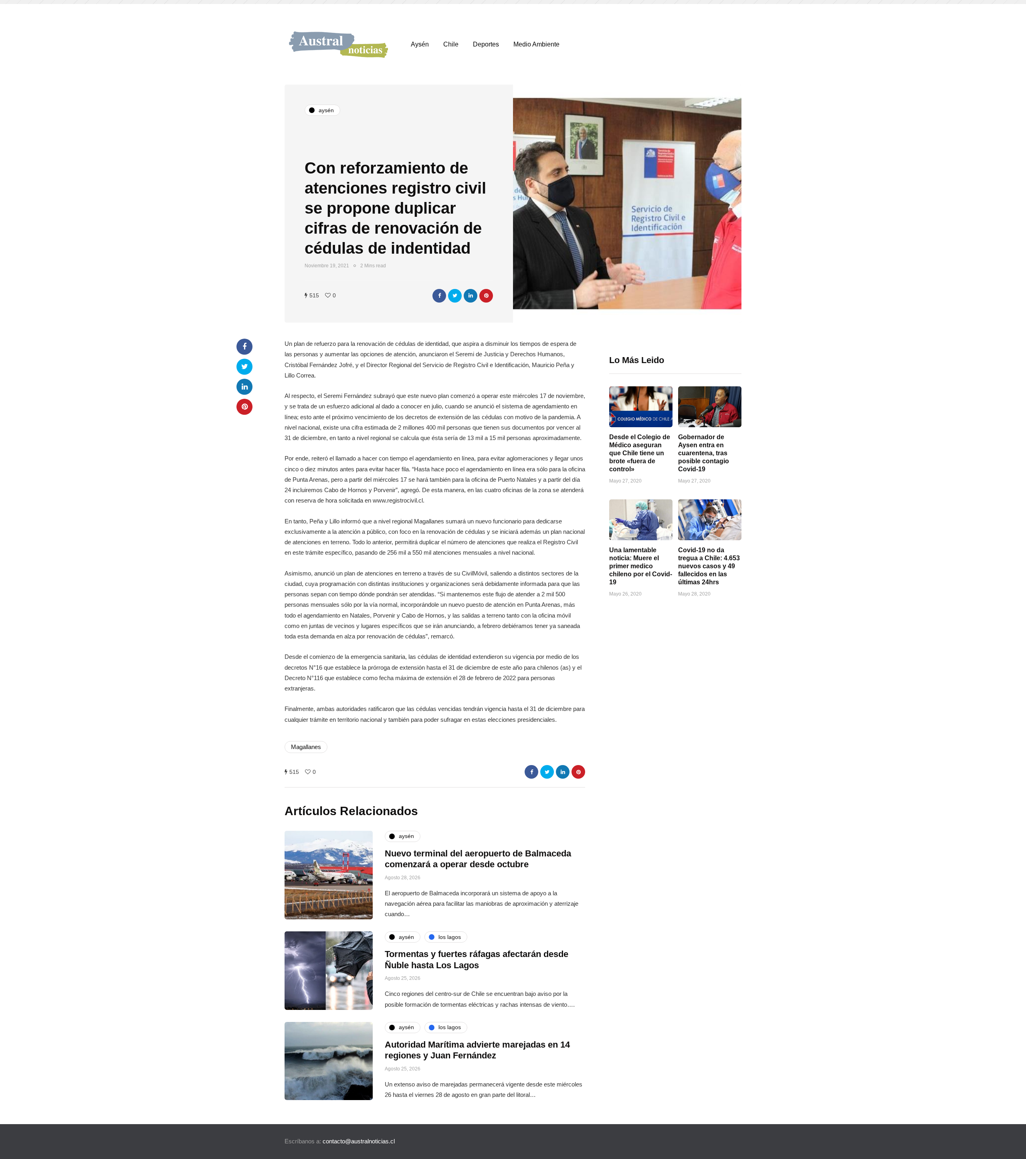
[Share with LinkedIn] (470, 296)
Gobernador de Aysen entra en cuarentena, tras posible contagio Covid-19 (703, 453)
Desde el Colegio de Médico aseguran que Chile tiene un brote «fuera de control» (639, 453)
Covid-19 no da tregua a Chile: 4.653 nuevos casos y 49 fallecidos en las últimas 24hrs (709, 566)
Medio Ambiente (536, 44)
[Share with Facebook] (439, 296)
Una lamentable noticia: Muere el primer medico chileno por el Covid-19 (640, 566)
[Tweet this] (455, 296)
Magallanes (306, 746)
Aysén (420, 44)
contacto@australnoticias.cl (359, 1141)
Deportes (486, 44)
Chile (450, 44)
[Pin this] (486, 296)
